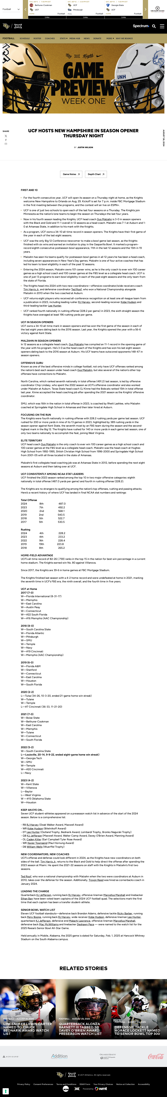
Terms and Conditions (66, 1084)
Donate (98, 38)
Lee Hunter (54, 305)
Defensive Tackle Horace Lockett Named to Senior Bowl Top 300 (137, 1031)
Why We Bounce (125, 38)
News (87, 38)
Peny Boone (34, 917)
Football (8, 1019)
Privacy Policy (23, 1084)
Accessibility (144, 1084)
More (109, 38)
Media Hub (75, 38)
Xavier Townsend (37, 843)
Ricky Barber (124, 913)
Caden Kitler (34, 839)
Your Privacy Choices (103, 1084)
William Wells (34, 846)
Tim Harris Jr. (31, 289)
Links (47, 17)
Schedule (25, 38)
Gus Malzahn (104, 219)
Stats (63, 38)
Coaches (50, 38)
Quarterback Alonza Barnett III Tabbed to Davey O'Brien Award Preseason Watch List (80, 1029)
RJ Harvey (84, 302)
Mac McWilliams (49, 924)
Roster (37, 38)
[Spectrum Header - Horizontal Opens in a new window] (141, 26)
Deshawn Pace (85, 924)
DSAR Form (85, 1084)
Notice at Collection (125, 1084)
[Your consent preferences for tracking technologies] (6, 1091)
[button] (25, 9)
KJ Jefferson (34, 835)
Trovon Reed (96, 880)
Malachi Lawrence (79, 920)
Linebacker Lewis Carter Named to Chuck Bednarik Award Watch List (27, 1029)
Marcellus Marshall (114, 895)
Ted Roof (76, 289)
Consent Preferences (43, 1084)
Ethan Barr (27, 898)
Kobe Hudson (128, 302)
